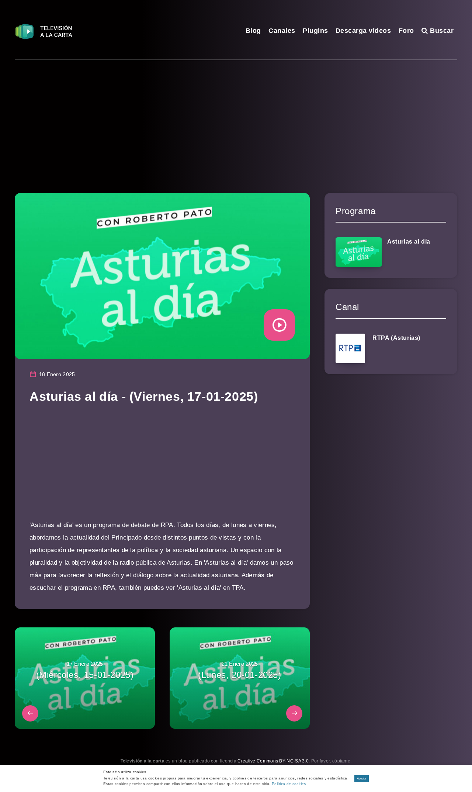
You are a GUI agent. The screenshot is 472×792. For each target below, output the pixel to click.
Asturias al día (408, 241)
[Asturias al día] (359, 252)
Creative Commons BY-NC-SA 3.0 (273, 761)
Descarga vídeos (363, 30)
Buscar (441, 30)
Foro (406, 30)
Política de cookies (289, 784)
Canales (281, 30)
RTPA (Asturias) (396, 338)
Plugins (315, 30)
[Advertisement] (236, 115)
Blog (253, 30)
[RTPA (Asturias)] (350, 348)
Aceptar (362, 778)
